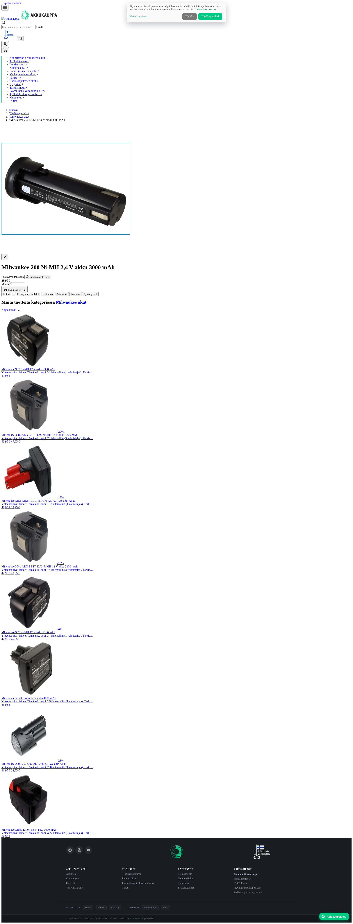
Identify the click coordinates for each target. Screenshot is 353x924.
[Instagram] (79, 850)
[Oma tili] (5, 44)
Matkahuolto (150, 907)
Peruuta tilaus (129, 878)
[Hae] (20, 38)
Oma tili (70, 883)
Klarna (88, 907)
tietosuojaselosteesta (206, 9)
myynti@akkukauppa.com (247, 887)
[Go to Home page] (29, 18)
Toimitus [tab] (75, 294)
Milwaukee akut (19, 116)
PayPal (101, 907)
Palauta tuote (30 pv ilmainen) (138, 883)
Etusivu (13, 110)
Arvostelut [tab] (61, 294)
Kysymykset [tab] (90, 294)
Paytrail (115, 907)
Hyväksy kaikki (210, 16)
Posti (165, 907)
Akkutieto (71, 873)
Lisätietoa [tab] (47, 294)
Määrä (5, 284)
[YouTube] (88, 850)
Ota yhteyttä (72, 878)
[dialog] (176, 12)
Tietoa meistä (185, 873)
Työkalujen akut (19, 113)
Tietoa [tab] (6, 294)
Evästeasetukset (186, 887)
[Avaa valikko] (4, 7)
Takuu (125, 887)
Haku (39, 26)
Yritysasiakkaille (74, 887)
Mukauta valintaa (138, 16)
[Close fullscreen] (5, 257)
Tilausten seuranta (131, 873)
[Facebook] (70, 850)
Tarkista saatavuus (38, 277)
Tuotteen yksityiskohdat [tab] (26, 294)
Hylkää (190, 16)
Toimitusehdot (185, 878)
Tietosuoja (183, 883)
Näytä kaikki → (10, 309)
